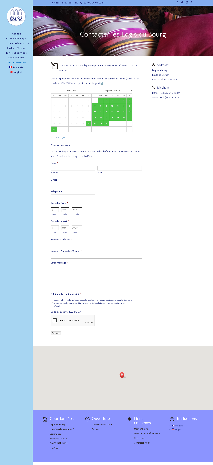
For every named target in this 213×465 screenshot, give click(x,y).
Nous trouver (16, 58)
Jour (54, 214)
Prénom (54, 172)
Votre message (59, 262)
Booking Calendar (63, 138)
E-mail (55, 180)
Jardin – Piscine (16, 48)
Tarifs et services (16, 53)
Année (76, 232)
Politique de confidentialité (66, 294)
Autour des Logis (16, 39)
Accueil (16, 34)
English (178, 429)
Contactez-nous (16, 62)
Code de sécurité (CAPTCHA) (66, 312)
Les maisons (16, 43)
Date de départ (60, 221)
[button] (123, 375)
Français (178, 425)
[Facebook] (191, 3)
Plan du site (139, 438)
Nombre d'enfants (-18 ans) (66, 251)
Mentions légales (142, 429)
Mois (65, 214)
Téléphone (56, 191)
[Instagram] (187, 3)
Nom (54, 163)
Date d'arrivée (59, 203)
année (76, 214)
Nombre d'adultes (61, 239)
